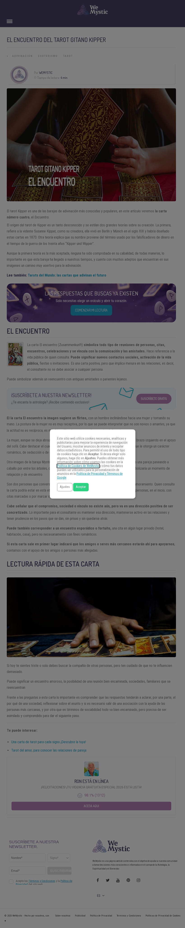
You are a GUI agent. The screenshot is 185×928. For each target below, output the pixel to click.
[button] (64, 487)
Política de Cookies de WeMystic (78, 466)
